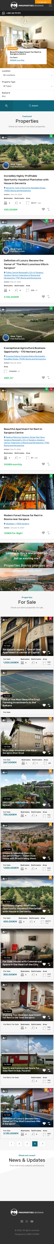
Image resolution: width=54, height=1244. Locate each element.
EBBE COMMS (33, 1234)
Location (6, 71)
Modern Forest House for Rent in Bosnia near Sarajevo (23, 517)
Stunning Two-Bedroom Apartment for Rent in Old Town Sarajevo (22, 1016)
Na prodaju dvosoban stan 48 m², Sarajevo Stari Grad (20, 751)
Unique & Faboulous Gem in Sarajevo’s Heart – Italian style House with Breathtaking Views (19, 856)
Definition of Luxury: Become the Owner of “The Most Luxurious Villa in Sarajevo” (26, 264)
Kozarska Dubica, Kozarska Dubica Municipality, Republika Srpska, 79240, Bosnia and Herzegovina (25, 357)
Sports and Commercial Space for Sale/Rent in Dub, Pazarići (21, 1069)
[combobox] (27, 76)
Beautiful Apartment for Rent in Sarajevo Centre (25, 53)
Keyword (6, 93)
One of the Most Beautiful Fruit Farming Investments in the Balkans (21, 702)
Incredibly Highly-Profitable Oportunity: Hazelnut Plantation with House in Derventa (26, 179)
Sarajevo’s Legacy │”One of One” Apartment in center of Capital (22, 651)
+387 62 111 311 (13, 13)
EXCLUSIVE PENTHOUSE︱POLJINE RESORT (21, 803)
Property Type (8, 82)
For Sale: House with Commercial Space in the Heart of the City (22, 963)
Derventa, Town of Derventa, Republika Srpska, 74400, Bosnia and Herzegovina (25, 189)
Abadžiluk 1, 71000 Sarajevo (17, 524)
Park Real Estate (17, 167)
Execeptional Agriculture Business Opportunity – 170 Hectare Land (24, 350)
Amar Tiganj (16, 164)
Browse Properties (27, 579)
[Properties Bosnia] (27, 7)
